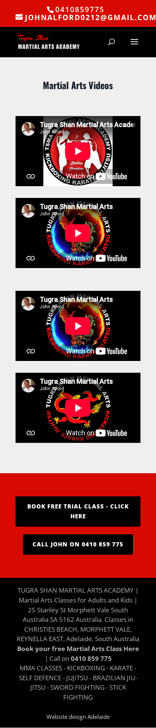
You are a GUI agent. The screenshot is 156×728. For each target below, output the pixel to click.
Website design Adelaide (78, 716)
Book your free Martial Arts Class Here (78, 648)
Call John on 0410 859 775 (78, 544)
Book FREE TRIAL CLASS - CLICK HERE (78, 511)
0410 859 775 (91, 658)
